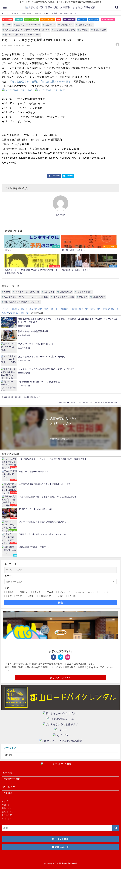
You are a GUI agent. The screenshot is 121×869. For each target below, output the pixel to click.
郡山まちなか (93, 19)
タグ (6, 587)
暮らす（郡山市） (31, 19)
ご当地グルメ (67, 25)
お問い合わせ (61, 847)
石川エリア (7, 819)
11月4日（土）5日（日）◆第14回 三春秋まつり (22, 397)
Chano (8, 25)
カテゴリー (10, 576)
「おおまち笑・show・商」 (55, 81)
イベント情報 (62, 839)
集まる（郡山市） (108, 19)
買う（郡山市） (69, 19)
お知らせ (19, 19)
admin (60, 215)
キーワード (10, 564)
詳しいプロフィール (60, 678)
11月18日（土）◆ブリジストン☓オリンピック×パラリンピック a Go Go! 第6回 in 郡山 (86, 402)
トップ (5, 801)
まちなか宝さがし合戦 (64, 30)
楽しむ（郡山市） (47, 19)
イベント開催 (7, 19)
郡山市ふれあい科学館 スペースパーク (22, 35)
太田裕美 (84, 30)
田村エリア (7, 815)
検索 (60, 602)
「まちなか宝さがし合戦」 (24, 81)
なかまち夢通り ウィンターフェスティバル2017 (27, 30)
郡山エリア (82, 19)
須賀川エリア (8, 812)
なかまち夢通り (85, 25)
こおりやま (50, 25)
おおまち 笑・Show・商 (28, 25)
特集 (58, 19)
